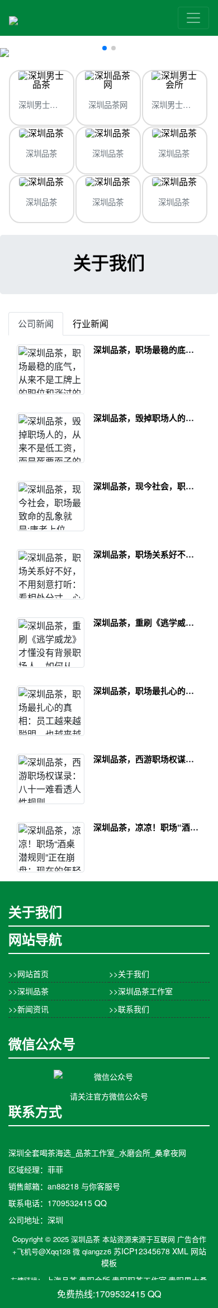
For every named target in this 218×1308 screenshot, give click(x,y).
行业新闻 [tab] (90, 323)
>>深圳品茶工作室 (141, 991)
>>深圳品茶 (28, 991)
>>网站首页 (28, 973)
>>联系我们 (129, 1008)
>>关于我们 (129, 973)
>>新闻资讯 (28, 1008)
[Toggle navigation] (193, 18)
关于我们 (109, 262)
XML (180, 1251)
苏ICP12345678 (141, 1251)
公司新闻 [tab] (36, 323)
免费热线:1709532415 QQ (109, 1293)
